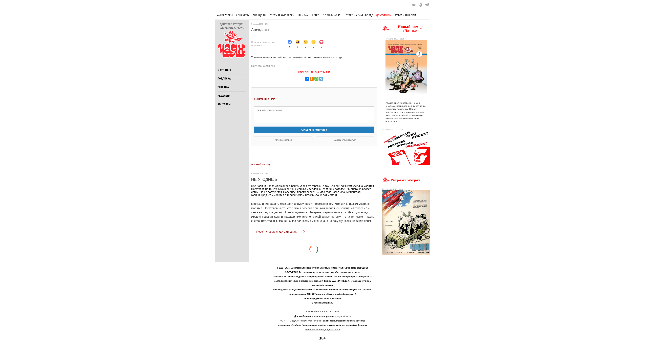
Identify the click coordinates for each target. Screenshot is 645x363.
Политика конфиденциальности (322, 329)
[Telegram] (427, 5)
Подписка (224, 78)
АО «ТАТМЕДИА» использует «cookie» (301, 320)
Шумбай (303, 15)
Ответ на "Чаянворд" (359, 15)
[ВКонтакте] (307, 79)
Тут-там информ (405, 15)
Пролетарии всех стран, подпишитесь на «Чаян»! (232, 26)
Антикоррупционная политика (322, 311)
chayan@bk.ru (343, 316)
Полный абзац (332, 15)
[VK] (414, 5)
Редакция (224, 95)
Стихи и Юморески (281, 15)
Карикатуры (225, 15)
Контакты (224, 104)
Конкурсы (242, 15)
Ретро (315, 15)
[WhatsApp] (316, 79)
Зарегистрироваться (345, 139)
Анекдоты (259, 15)
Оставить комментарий (314, 129)
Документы (384, 15)
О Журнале (225, 70)
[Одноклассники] (312, 79)
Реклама (223, 87)
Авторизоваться (283, 139)
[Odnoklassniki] (421, 5)
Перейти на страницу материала (276, 231)
